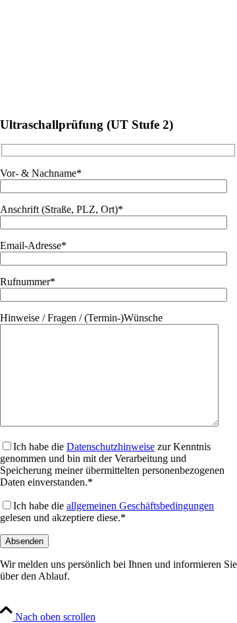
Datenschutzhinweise (110, 446)
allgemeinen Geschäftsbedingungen (140, 505)
